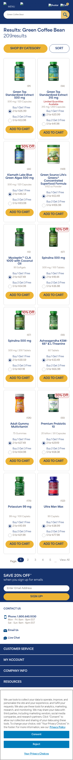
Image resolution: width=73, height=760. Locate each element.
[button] (54, 5)
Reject (36, 744)
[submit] (65, 15)
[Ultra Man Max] (53, 486)
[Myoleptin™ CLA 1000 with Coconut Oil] (19, 237)
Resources (12, 682)
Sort (59, 48)
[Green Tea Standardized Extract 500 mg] (19, 71)
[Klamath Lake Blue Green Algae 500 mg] (19, 154)
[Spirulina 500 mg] (53, 237)
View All (64, 560)
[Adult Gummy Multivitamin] (19, 403)
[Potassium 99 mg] (19, 486)
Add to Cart (20, 129)
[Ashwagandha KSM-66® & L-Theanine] (53, 320)
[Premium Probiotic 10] (53, 403)
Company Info (15, 671)
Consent (37, 734)
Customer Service (19, 649)
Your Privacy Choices (36, 754)
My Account (14, 660)
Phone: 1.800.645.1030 (22, 616)
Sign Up (36, 596)
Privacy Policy (57, 727)
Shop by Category (25, 48)
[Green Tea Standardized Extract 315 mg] (53, 71)
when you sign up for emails (23, 577)
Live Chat (14, 638)
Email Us (13, 630)
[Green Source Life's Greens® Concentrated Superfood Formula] (53, 154)
